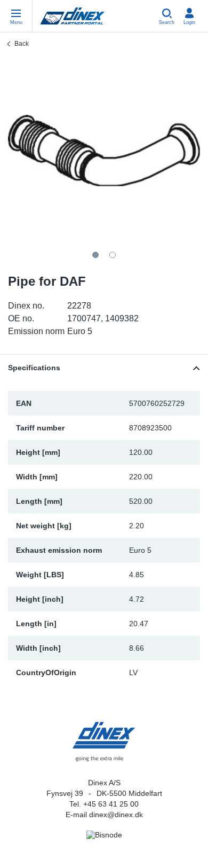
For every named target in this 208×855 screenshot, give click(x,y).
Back (21, 43)
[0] (104, 151)
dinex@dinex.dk (116, 814)
